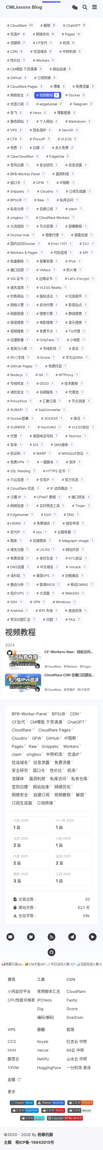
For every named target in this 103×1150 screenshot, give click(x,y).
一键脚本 (47, 462)
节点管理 (46, 226)
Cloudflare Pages (24, 86)
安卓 (14, 445)
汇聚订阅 (50, 401)
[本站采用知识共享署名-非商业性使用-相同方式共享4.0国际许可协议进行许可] (65, 1119)
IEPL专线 (46, 611)
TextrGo (75, 436)
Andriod (17, 611)
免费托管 (55, 366)
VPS (14, 130)
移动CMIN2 (80, 584)
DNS (71, 515)
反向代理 (46, 305)
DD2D (44, 383)
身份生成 (46, 558)
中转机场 (69, 51)
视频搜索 (17, 331)
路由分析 (17, 584)
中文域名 (47, 567)
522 (86, 244)
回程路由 (72, 576)
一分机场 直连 (79, 1067)
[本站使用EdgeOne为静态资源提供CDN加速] (25, 1111)
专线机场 (50, 348)
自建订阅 (46, 209)
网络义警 (17, 305)
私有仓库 (17, 209)
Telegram (81, 104)
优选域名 (41, 51)
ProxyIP (40, 139)
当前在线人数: (91, 964)
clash (73, 209)
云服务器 (64, 532)
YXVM (13, 1067)
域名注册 (17, 550)
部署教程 (75, 226)
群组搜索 (75, 313)
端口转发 (78, 497)
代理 (14, 436)
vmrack (75, 567)
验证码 (16, 453)
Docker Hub (20, 235)
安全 (76, 348)
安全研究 (46, 165)
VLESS (67, 139)
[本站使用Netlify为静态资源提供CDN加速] (32, 1119)
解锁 (47, 25)
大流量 (45, 593)
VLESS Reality (51, 287)
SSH (14, 602)
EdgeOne (57, 156)
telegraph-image (76, 541)
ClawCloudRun (22, 156)
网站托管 (73, 550)
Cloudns (47, 191)
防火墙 (72, 270)
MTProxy (67, 375)
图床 (14, 541)
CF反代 (42, 43)
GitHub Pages (22, 366)
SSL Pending (21, 471)
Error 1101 (59, 244)
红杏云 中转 (77, 1041)
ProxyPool (19, 401)
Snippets (18, 191)
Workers (43, 60)
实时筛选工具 (50, 506)
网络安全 (17, 95)
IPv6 (72, 261)
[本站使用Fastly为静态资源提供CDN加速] (53, 1111)
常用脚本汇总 (48, 991)
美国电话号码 (43, 436)
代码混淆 (61, 252)
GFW (40, 183)
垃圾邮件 (75, 296)
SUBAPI (17, 410)
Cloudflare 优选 (23, 488)
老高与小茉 (19, 348)
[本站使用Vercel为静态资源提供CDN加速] (80, 1111)
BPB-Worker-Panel (25, 174)
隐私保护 (40, 130)
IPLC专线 (18, 357)
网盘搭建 (17, 313)
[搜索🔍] (85, 7)
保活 (77, 418)
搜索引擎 (46, 313)
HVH (12, 1050)
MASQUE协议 (73, 453)
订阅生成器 (78, 191)
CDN (14, 51)
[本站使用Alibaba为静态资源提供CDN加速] (80, 1103)
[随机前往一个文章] (74, 7)
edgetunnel (49, 104)
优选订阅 (17, 104)
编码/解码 (45, 1017)
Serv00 (68, 130)
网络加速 (17, 506)
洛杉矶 (16, 576)
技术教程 (71, 383)
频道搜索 (17, 322)
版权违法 (46, 296)
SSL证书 (17, 279)
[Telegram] (72, 937)
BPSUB (16, 200)
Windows (64, 602)
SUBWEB (18, 427)
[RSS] (51, 937)
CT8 (14, 139)
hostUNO (49, 427)
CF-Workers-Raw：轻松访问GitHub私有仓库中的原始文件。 (68, 652)
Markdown (77, 121)
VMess (45, 270)
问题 (50, 619)
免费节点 (46, 331)
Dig (40, 1008)
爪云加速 (17, 480)
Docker (75, 95)
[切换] (94, 7)
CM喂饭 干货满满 (24, 69)
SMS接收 (61, 445)
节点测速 (79, 401)
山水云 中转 (77, 1058)
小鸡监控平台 (19, 991)
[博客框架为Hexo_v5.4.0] (22, 1103)
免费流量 (83, 86)
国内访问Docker (23, 244)
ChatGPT (74, 25)
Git (41, 375)
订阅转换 (44, 78)
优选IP (16, 34)
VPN (37, 602)
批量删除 (17, 261)
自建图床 (40, 541)
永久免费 (62, 148)
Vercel (42, 1050)
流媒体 (16, 43)
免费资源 (17, 558)
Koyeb (42, 1041)
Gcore (45, 357)
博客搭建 (64, 113)
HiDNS (16, 523)
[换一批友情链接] (19, 1079)
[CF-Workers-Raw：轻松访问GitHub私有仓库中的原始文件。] (23, 659)
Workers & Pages (24, 252)
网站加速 (60, 69)
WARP (41, 453)
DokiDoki (75, 1017)
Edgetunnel (20, 515)
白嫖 (37, 148)
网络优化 (43, 34)
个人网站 (46, 121)
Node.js (17, 375)
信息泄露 (75, 165)
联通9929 (47, 584)
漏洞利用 (62, 174)
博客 (57, 86)
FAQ (72, 619)
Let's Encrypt (79, 279)
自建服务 (46, 392)
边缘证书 (46, 279)
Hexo (38, 113)
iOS (36, 445)
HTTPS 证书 (56, 471)
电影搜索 (46, 322)
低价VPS (17, 593)
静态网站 (17, 121)
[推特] (31, 937)
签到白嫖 (17, 165)
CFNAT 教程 (47, 497)
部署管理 (46, 261)
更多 (11, 1091)
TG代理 (74, 331)
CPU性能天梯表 (21, 1000)
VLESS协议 (81, 427)
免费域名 (44, 523)
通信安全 (17, 392)
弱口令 (16, 183)
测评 (73, 462)
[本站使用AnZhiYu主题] (50, 1103)
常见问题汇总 (21, 619)
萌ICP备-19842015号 (34, 1142)
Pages (71, 34)
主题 (7, 1142)
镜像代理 (52, 235)
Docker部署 (20, 418)
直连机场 (75, 611)
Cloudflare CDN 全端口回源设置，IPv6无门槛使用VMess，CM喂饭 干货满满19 (68, 675)
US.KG (45, 550)
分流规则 (17, 226)
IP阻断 (65, 183)
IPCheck (44, 1000)
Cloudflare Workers (55, 218)
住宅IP (45, 480)
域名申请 (73, 523)
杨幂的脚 (45, 1134)
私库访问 (67, 200)
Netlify (43, 1058)
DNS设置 (18, 567)
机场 (67, 43)
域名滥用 (17, 287)
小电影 (75, 340)
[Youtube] (93, 937)
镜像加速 (81, 235)
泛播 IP (16, 497)
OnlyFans (47, 340)
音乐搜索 (75, 322)
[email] (10, 937)
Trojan (80, 506)
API (86, 252)
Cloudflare (20, 25)
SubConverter (50, 410)
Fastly (72, 1000)
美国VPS (43, 576)
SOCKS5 (51, 418)
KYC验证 (75, 558)
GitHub (16, 78)
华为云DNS (75, 357)
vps (39, 532)
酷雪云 (13, 1058)
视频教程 (46, 95)
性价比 (16, 60)
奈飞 (14, 113)
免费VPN (18, 462)
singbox (17, 218)
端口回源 (17, 270)
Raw (41, 200)
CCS (12, 1041)
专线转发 (17, 383)
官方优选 (72, 480)
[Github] (51, 952)
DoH (48, 515)
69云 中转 (75, 1050)
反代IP (15, 532)
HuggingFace (49, 1067)
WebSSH (73, 593)
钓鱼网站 (17, 296)
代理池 (74, 392)
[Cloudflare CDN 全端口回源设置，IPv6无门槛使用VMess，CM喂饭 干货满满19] (23, 682)
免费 (14, 148)
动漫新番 (17, 340)
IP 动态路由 (59, 488)
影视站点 (75, 305)
